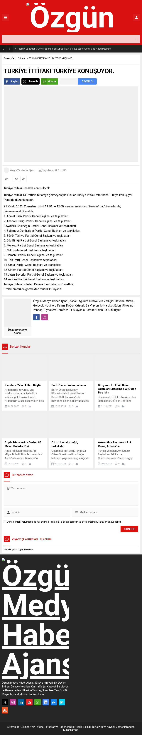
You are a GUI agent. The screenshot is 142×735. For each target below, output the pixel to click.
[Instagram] (13, 702)
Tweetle (33, 81)
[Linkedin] (21, 702)
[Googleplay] (62, 702)
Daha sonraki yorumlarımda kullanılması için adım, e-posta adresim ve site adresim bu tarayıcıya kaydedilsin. (64, 522)
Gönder (52, 81)
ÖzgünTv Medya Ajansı (22, 170)
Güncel (21, 58)
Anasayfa (9, 58)
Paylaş (15, 81)
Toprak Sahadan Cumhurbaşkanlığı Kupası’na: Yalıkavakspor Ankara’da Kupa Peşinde (64, 48)
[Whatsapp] (37, 702)
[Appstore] (54, 702)
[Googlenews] (46, 702)
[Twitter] (5, 702)
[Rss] (5, 710)
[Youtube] (29, 702)
